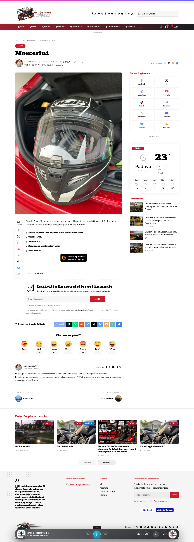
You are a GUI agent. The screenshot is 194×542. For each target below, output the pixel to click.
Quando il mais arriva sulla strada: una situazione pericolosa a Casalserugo (160, 221)
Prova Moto (34, 250)
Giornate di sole (65, 446)
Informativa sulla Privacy (86, 310)
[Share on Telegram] (18, 255)
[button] (141, 27)
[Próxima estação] (105, 534)
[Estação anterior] (88, 534)
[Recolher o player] (97, 527)
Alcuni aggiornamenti (151, 446)
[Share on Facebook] (165, 63)
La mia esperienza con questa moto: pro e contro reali (55, 232)
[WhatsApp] (118, 13)
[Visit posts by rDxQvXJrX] (18, 367)
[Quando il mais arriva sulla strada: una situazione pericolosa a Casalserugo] (136, 221)
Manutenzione (107, 491)
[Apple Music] (132, 14)
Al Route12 (34, 241)
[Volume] (139, 534)
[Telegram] (115, 13)
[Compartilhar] (164, 534)
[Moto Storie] (33, 14)
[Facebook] (92, 13)
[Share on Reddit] (18, 249)
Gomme (104, 488)
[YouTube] (99, 13)
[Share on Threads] (18, 262)
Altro (20, 46)
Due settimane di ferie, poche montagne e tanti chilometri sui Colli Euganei (161, 207)
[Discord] (108, 13)
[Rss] (125, 13)
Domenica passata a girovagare (44, 246)
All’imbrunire (22, 446)
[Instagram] (102, 13)
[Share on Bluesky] (18, 268)
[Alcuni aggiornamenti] (159, 432)
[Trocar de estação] (156, 534)
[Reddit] (112, 13)
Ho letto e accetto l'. (44, 305)
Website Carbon (164, 510)
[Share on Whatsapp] (18, 243)
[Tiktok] (142, 104)
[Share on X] (169, 63)
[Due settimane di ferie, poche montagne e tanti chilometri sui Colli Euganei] (136, 207)
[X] (95, 13)
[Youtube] (167, 93)
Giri (146, 212)
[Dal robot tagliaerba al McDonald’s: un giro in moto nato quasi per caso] (136, 248)
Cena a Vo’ (38, 221)
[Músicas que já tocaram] (146, 534)
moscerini (39, 273)
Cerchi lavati (35, 237)
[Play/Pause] (97, 534)
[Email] (173, 63)
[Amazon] (129, 13)
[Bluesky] (122, 13)
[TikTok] (105, 13)
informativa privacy (52, 305)
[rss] (167, 126)
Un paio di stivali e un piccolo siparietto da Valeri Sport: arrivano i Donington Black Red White (117, 449)
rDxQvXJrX (32, 62)
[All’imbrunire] (34, 432)
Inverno (88, 423)
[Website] (103, 367)
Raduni (103, 495)
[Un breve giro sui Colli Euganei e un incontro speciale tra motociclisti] (136, 235)
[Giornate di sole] (76, 432)
